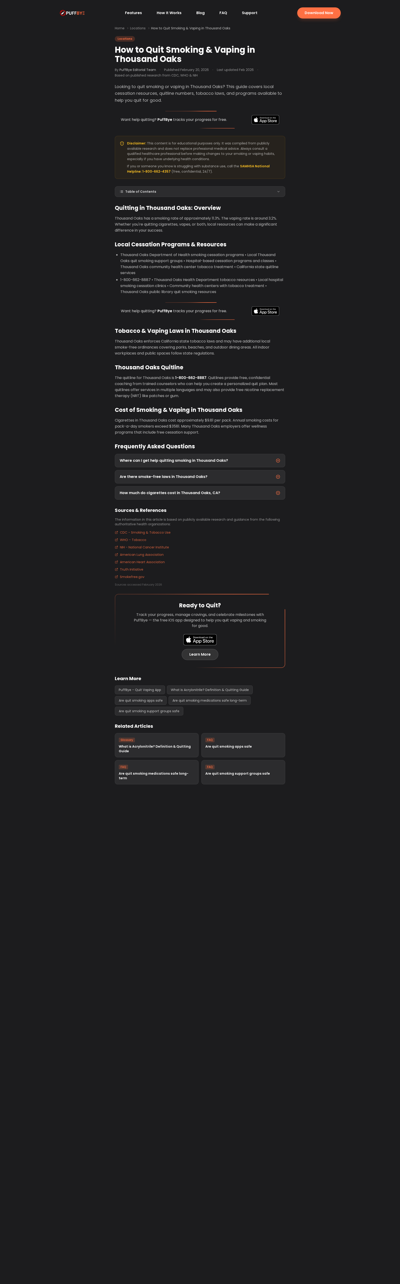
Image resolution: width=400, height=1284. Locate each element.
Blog (200, 12)
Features (133, 12)
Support (249, 12)
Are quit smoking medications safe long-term (209, 700)
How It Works (169, 12)
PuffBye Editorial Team (137, 69)
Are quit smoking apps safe (141, 700)
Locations (138, 28)
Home (120, 28)
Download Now (319, 12)
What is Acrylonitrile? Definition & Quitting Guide (210, 690)
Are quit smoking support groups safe (149, 711)
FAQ (223, 12)
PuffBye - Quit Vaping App (140, 690)
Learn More (200, 654)
